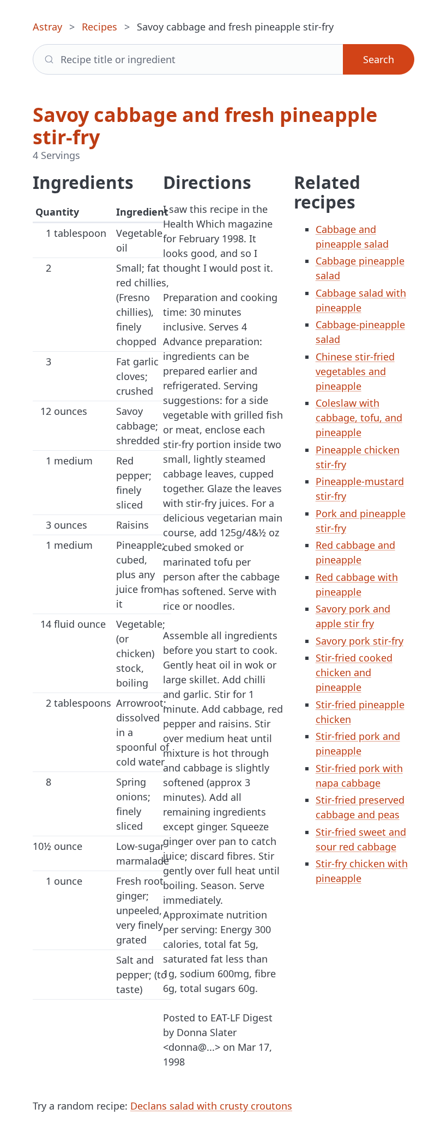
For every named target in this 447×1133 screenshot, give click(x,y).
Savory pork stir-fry (359, 640)
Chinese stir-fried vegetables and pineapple (355, 371)
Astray (47, 26)
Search (378, 59)
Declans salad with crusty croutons (211, 1105)
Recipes (99, 26)
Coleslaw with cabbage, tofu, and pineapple (359, 417)
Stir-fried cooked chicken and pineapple (354, 672)
